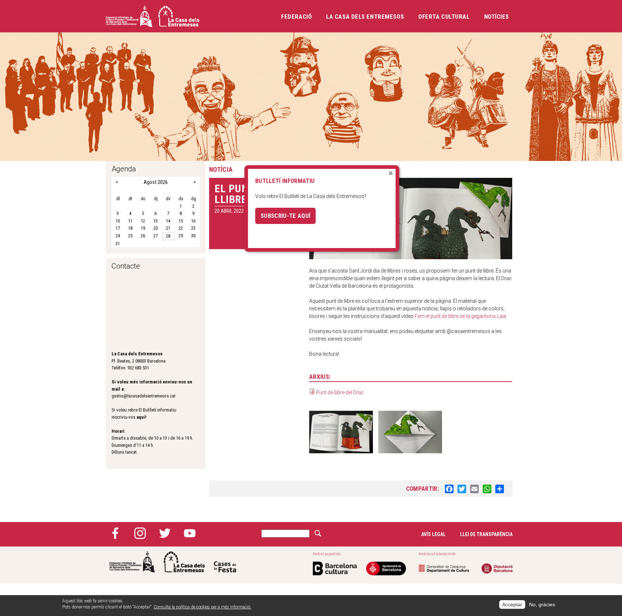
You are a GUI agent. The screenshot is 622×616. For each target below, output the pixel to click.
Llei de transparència (486, 534)
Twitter (165, 533)
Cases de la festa (225, 561)
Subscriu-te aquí (285, 215)
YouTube (189, 533)
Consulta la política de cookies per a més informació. (202, 607)
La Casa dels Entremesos (365, 16)
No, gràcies (542, 604)
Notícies (496, 16)
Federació (296, 16)
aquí (140, 417)
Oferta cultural (443, 16)
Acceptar (512, 604)
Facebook (115, 533)
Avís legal (433, 534)
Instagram (140, 533)
